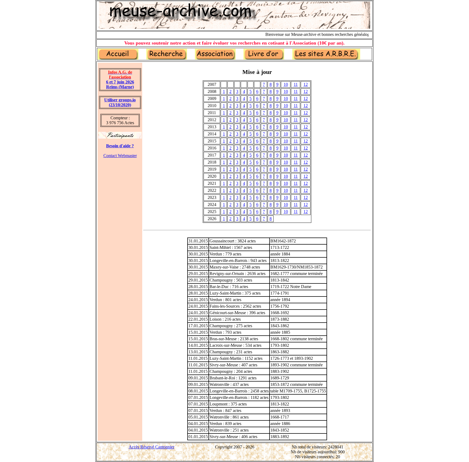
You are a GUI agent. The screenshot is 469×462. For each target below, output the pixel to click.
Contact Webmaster (120, 155)
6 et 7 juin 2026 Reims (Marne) (120, 79)
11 (296, 84)
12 (305, 84)
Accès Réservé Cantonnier (151, 447)
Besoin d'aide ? (120, 145)
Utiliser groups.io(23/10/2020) (120, 102)
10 (286, 84)
